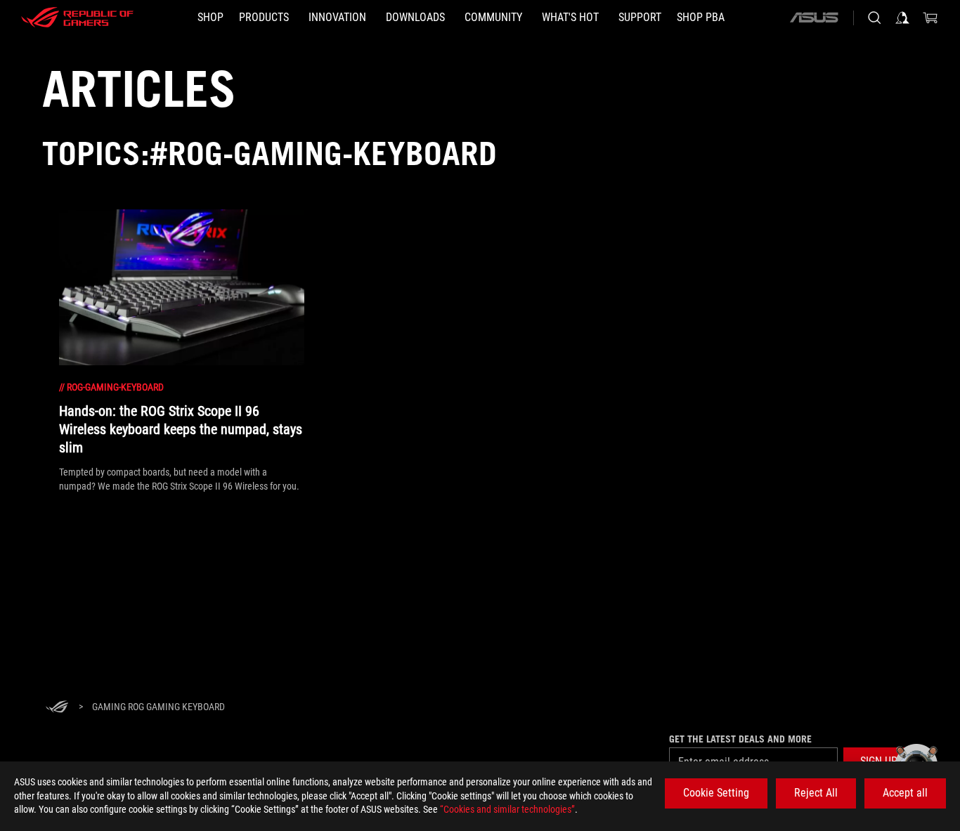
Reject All (816, 792)
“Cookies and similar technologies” (507, 809)
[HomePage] (57, 707)
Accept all (905, 792)
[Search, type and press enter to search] (874, 17)
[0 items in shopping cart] (930, 17)
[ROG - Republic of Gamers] (77, 17)
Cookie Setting (716, 792)
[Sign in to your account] (902, 17)
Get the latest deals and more (740, 739)
